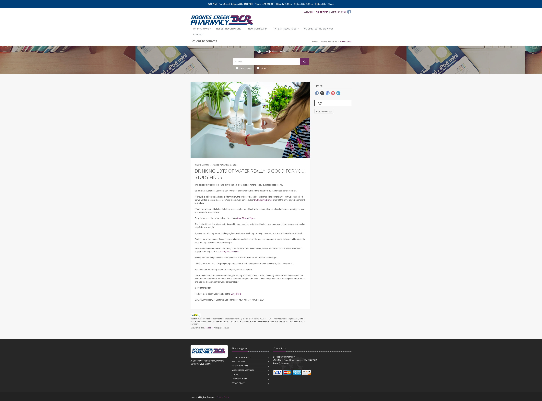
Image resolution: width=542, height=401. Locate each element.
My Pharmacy (201, 28)
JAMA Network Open (245, 218)
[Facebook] (349, 12)
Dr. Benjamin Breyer (263, 199)
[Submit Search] (304, 61)
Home (315, 41)
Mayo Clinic (236, 293)
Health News (246, 68)
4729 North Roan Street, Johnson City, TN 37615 (230, 3)
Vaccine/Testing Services (318, 28)
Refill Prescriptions (228, 28)
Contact (198, 34)
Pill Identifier (322, 12)
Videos (264, 68)
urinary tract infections (230, 251)
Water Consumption (324, 111)
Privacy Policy (238, 383)
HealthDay (209, 328)
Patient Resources (285, 28)
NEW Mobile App (257, 28)
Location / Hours (338, 12)
